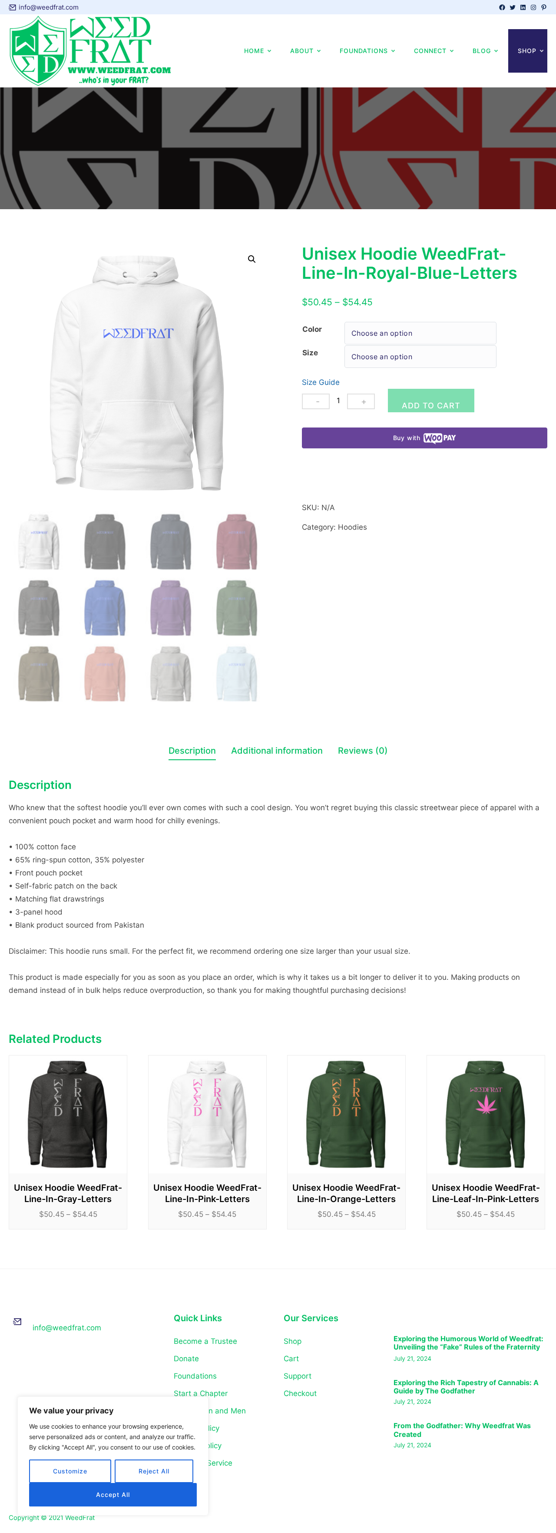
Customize (70, 1471)
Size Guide (321, 382)
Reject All (154, 1471)
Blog (482, 50)
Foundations (364, 50)
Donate (186, 1358)
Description (192, 750)
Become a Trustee (205, 1341)
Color (312, 329)
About (302, 50)
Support (297, 1376)
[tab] (192, 752)
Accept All (113, 1494)
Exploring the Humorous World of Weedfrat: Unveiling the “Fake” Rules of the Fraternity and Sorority (468, 1343)
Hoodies (352, 527)
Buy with (406, 437)
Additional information (277, 750)
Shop (527, 50)
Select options (68, 1114)
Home (254, 50)
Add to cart (431, 405)
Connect (430, 50)
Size (310, 352)
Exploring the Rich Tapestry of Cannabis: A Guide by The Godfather (466, 1387)
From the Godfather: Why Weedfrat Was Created (462, 1430)
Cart (291, 1358)
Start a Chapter (201, 1393)
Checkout (300, 1393)
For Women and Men (210, 1410)
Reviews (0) (363, 750)
